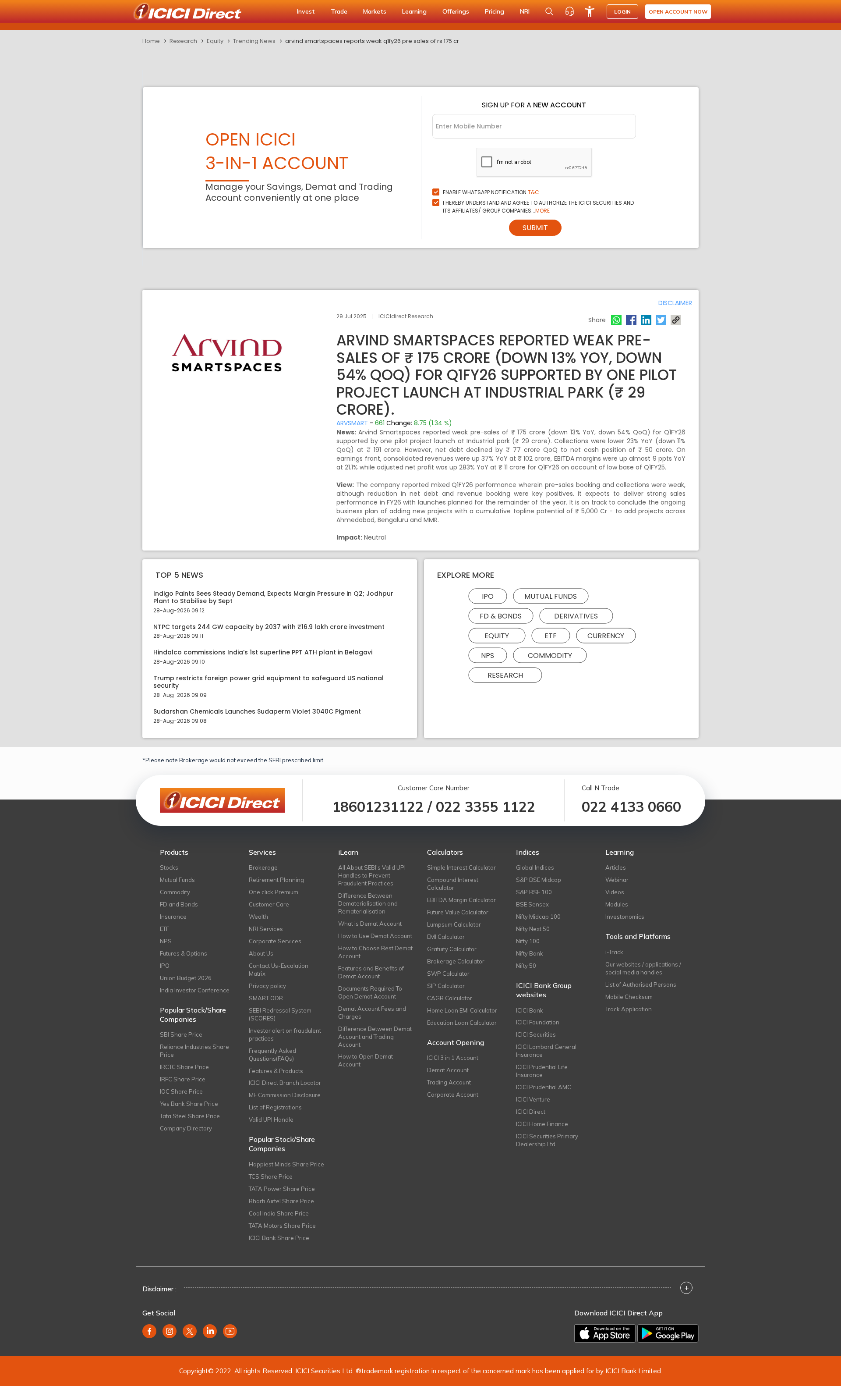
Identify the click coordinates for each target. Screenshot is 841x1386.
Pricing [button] (494, 11)
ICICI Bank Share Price (279, 1237)
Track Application (628, 1009)
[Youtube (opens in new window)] (230, 1331)
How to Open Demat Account (365, 1060)
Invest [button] (306, 11)
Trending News (254, 41)
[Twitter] (661, 320)
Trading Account (449, 1082)
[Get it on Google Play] (668, 1333)
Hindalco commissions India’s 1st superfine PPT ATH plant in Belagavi (262, 652)
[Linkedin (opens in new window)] (210, 1331)
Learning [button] (414, 11)
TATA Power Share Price (282, 1188)
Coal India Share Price (279, 1213)
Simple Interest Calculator (461, 867)
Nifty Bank (529, 953)
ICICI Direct (530, 1111)
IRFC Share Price (182, 1079)
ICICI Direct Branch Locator (285, 1082)
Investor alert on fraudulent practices (285, 1034)
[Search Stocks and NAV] (549, 11)
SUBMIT (535, 228)
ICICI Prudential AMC (543, 1087)
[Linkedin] (646, 320)
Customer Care (269, 904)
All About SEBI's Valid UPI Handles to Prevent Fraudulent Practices (372, 875)
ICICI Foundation (537, 1022)
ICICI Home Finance (542, 1123)
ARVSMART (352, 423)
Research (183, 41)
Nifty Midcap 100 (538, 916)
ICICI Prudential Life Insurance (542, 1070)
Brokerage (263, 867)
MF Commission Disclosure (285, 1094)
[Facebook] (631, 320)
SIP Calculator (446, 985)
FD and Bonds (179, 904)
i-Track (614, 952)
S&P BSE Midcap (538, 879)
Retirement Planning (276, 879)
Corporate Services (275, 941)
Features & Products (276, 1070)
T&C (533, 192)
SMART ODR (266, 998)
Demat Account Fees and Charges (372, 1012)
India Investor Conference (195, 990)
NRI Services (266, 928)
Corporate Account (452, 1094)
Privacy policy (267, 985)
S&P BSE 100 (534, 892)
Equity (215, 41)
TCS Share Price (271, 1176)
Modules (616, 904)
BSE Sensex (532, 904)
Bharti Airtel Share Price (281, 1201)
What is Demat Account (370, 923)
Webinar (617, 879)
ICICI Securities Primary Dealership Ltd (547, 1140)
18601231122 (378, 806)
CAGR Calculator (449, 998)
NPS (487, 655)
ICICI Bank (529, 1010)
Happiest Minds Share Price (286, 1164)
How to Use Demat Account (375, 935)
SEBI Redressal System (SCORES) (280, 1014)
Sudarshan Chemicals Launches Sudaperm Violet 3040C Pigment (257, 711)
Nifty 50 (526, 965)
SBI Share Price (181, 1034)
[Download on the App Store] (605, 1333)
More (542, 210)
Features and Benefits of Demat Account (371, 972)
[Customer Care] (569, 11)
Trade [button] (339, 11)
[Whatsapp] (616, 320)
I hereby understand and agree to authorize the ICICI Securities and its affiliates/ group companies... (538, 206)
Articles (615, 867)
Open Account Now (678, 11)
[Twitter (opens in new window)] (190, 1331)
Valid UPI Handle (271, 1119)
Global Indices (535, 867)
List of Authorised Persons (640, 984)
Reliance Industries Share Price (194, 1050)
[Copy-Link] (676, 320)
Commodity (550, 655)
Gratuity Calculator (452, 948)
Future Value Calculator (457, 912)
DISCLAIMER (675, 303)
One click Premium (273, 892)
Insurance (173, 916)
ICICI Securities (536, 1034)
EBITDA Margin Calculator (461, 899)
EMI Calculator (446, 936)
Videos (614, 892)
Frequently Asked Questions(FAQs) (272, 1054)
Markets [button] (374, 11)
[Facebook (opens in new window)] (149, 1331)
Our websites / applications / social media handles (643, 968)
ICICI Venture (533, 1099)
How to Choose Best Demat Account (375, 952)
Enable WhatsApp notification (491, 192)
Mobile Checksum (629, 996)
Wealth (258, 916)
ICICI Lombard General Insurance (546, 1050)
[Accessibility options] (589, 11)
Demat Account (448, 1069)
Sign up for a (534, 105)
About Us (261, 953)
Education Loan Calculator (462, 1022)
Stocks (169, 867)
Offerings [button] (455, 11)
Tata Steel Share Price (190, 1115)
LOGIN (622, 11)
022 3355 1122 (485, 806)
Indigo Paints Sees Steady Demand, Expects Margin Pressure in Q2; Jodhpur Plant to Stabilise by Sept (273, 597)
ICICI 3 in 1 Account (452, 1057)
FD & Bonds (501, 616)
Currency (605, 635)
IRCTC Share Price (184, 1066)
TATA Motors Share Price (282, 1225)
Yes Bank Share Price (189, 1103)
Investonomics (624, 916)
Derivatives (576, 616)
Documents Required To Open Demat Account (370, 992)
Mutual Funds (550, 596)
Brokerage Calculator (455, 961)
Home (151, 41)
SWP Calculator (448, 973)
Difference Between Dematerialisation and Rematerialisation (368, 903)
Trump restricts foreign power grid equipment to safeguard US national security (268, 682)
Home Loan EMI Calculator (462, 1010)
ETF (550, 635)
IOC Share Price (181, 1091)
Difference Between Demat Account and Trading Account (375, 1036)
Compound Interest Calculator (452, 883)
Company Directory (186, 1128)
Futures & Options (183, 953)
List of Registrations (275, 1107)
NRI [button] (525, 11)
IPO (488, 596)
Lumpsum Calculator (454, 924)
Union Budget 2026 (186, 977)
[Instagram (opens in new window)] (170, 1331)
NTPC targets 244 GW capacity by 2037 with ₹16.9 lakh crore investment (269, 627)
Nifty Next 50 (533, 928)
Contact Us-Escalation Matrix (278, 969)
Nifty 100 (528, 941)
